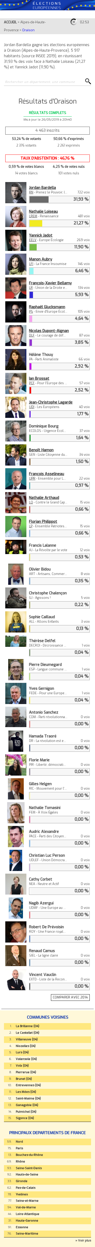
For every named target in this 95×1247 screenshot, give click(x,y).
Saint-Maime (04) (28, 1098)
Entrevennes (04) (28, 1085)
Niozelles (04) (26, 1046)
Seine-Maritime (27, 1234)
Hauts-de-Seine (27, 1175)
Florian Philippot (43, 521)
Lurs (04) (22, 1052)
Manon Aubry (40, 259)
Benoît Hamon (41, 450)
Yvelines (22, 1194)
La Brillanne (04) (27, 1026)
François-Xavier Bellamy (50, 283)
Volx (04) (22, 1066)
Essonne (22, 1227)
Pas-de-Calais (25, 1188)
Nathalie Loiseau (43, 211)
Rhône (20, 1162)
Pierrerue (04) (26, 1072)
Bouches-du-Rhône (29, 1155)
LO (31, 502)
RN (31, 192)
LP (30, 526)
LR (31, 288)
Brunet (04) (24, 1079)
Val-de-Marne (26, 1207)
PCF (32, 383)
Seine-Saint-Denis (29, 1168)
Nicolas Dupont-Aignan (49, 330)
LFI (31, 264)
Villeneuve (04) (27, 1039)
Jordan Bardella (42, 187)
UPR (32, 478)
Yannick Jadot (41, 235)
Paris (19, 1148)
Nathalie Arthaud (44, 497)
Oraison (28, 30)
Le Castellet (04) (27, 1033)
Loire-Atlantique (27, 1214)
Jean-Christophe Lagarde (51, 402)
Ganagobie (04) (27, 1105)
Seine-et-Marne (27, 1201)
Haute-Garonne (27, 1221)
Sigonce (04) (25, 1118)
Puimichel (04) (26, 1112)
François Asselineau (46, 473)
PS (31, 311)
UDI (31, 407)
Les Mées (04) (26, 1092)
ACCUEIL (10, 22)
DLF (32, 335)
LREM (33, 216)
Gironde (21, 1181)
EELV (32, 240)
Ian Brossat (39, 378)
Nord (19, 1142)
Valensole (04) (26, 1059)
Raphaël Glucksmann (47, 306)
